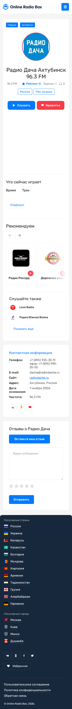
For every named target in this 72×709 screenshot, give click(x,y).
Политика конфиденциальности (27, 690)
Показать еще (23, 329)
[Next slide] (19, 235)
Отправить (21, 499)
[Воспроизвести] (30, 273)
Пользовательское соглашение (26, 684)
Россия (25, 91)
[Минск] (6, 634)
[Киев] (6, 627)
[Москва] (6, 620)
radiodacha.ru (39, 378)
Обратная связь (15, 696)
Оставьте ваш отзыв (29, 439)
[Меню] (65, 7)
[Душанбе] (6, 641)
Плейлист (17, 205)
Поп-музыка (44, 91)
